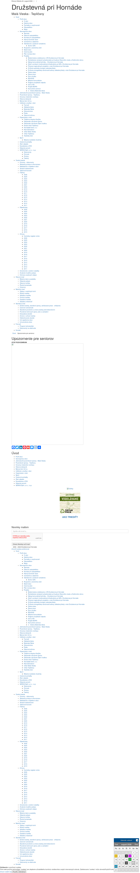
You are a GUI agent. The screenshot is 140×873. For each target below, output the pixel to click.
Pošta (26, 113)
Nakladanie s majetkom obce (29, 166)
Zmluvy (26, 156)
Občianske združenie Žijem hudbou (35, 123)
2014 (25, 199)
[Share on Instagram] (35, 447)
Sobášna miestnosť (26, 301)
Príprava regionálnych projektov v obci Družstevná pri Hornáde (48, 66)
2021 (25, 185)
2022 (25, 183)
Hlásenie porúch (25, 148)
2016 (25, 195)
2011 (25, 205)
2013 (25, 201)
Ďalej (136, 844)
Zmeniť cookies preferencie (20, 549)
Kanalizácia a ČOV (26, 146)
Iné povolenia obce (26, 322)
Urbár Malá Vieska (30, 132)
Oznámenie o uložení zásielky (29, 271)
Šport (21, 138)
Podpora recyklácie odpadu (37, 82)
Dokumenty (27, 152)
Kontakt (18, 864)
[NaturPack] (70, 503)
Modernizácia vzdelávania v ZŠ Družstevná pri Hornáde (46, 58)
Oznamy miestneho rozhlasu (29, 97)
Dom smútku (32, 76)
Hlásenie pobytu (25, 281)
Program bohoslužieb (27, 326)
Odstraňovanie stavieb (27, 318)
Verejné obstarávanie (27, 168)
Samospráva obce (26, 31)
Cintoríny (23, 287)
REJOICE (31, 78)
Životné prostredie (26, 285)
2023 (25, 181)
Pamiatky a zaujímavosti (32, 25)
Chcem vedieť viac (6, 872)
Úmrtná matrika (25, 297)
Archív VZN (31, 46)
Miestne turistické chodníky (32, 140)
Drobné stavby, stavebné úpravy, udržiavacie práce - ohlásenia (40, 306)
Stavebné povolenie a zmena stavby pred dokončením (37, 310)
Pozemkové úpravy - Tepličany (30, 95)
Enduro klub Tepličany (31, 125)
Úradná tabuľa (20, 694)
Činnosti (26, 154)
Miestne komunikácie (35, 80)
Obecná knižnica (29, 115)
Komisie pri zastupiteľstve (32, 37)
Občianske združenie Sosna (33, 121)
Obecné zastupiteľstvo (31, 35)
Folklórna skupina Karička (32, 119)
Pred (116, 844)
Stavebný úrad (20, 838)
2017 (25, 193)
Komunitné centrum (34, 89)
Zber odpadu (24, 144)
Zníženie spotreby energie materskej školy (41, 68)
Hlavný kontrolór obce (31, 39)
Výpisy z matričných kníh (28, 291)
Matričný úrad (20, 823)
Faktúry (26, 158)
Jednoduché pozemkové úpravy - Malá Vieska (35, 93)
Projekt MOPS (32, 87)
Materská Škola (29, 109)
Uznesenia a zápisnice (31, 42)
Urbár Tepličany (29, 134)
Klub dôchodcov (29, 130)
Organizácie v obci (26, 117)
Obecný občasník (25, 99)
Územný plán (28, 52)
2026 (25, 175)
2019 (25, 189)
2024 (25, 179)
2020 (25, 187)
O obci (26, 21)
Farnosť (26, 105)
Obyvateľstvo (28, 27)
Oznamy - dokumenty (27, 162)
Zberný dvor (32, 74)
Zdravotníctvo (28, 111)
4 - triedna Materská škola (36, 91)
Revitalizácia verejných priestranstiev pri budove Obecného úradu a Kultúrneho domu (55, 60)
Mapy (25, 29)
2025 (25, 177)
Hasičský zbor (28, 136)
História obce (28, 23)
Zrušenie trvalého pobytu (28, 273)
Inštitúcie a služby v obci (27, 103)
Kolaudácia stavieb (26, 314)
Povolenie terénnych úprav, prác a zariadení (34, 312)
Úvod (14, 333)
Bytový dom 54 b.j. (26, 101)
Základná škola (29, 107)
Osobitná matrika (25, 299)
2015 (25, 197)
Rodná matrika (24, 293)
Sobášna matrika (25, 295)
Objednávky (23, 207)
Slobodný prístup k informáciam (30, 164)
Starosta (26, 33)
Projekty (26, 56)
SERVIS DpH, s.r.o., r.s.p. (28, 150)
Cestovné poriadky (26, 142)
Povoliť (15, 872)
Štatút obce (27, 50)
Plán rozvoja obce (29, 54)
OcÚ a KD (31, 85)
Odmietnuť (22, 872)
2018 (25, 191)
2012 (25, 203)
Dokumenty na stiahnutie (28, 328)
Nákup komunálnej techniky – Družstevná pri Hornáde (45, 62)
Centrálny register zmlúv (32, 236)
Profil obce (23, 19)
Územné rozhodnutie (26, 308)
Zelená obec (32, 72)
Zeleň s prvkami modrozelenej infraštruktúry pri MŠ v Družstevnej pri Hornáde (53, 64)
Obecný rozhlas (25, 283)
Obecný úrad (20, 811)
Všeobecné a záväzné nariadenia (35, 44)
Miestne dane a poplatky (28, 279)
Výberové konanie (25, 170)
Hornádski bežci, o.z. (30, 127)
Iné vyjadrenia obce (26, 320)
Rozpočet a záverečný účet (33, 48)
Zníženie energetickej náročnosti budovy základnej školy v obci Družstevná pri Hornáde (56, 70)
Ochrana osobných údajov (28, 275)
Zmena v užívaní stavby (27, 316)
